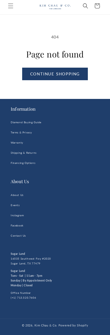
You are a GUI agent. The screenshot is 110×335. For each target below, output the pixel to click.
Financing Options (23, 162)
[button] (11, 6)
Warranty (17, 142)
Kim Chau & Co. (45, 325)
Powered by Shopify (73, 325)
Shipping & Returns (24, 152)
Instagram (17, 215)
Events (15, 205)
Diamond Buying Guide (26, 122)
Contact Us (18, 235)
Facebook (17, 225)
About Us (17, 195)
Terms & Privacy (21, 132)
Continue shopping (55, 73)
